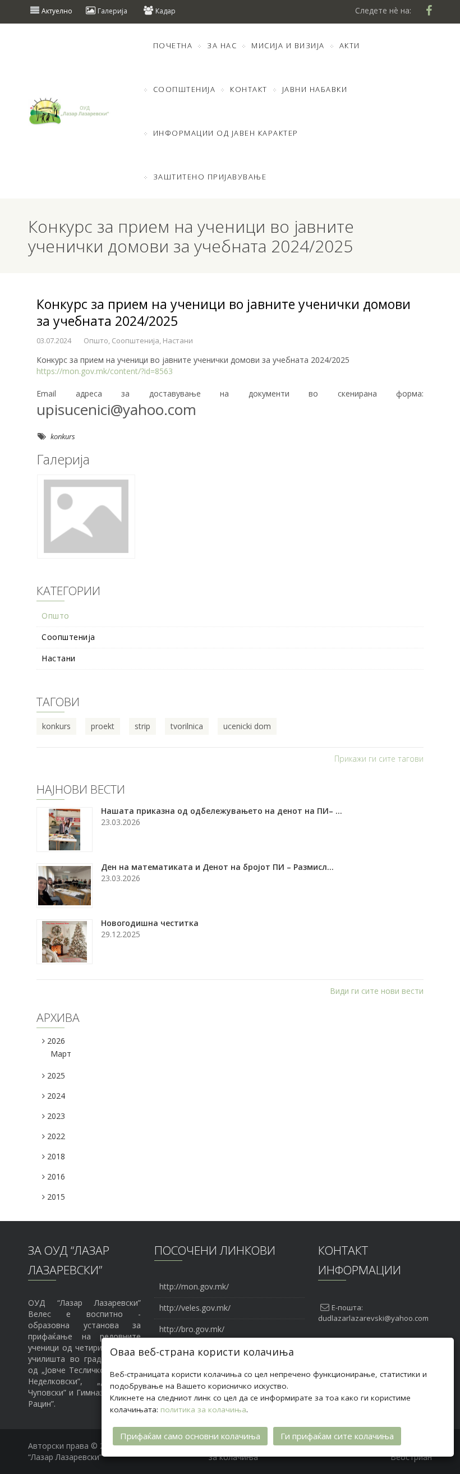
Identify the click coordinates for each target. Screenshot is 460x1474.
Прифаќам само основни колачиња (190, 1435)
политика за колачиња (203, 1409)
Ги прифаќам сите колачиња (337, 1435)
